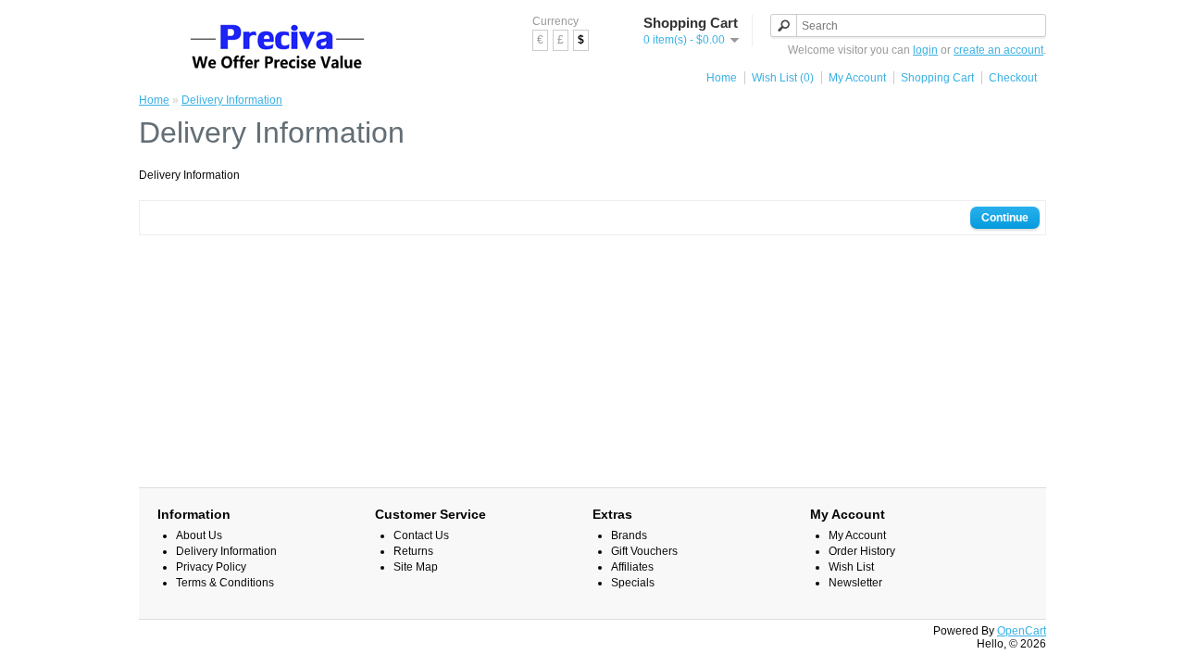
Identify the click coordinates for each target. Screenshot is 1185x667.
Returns (413, 551)
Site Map (415, 566)
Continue (1005, 217)
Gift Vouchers (644, 551)
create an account (998, 50)
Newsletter (855, 582)
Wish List (851, 566)
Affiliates (632, 566)
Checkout (1013, 77)
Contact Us (421, 535)
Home (721, 77)
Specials (633, 582)
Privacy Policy (211, 566)
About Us (199, 535)
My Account (857, 77)
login (925, 50)
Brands (629, 535)
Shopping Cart (937, 77)
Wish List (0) (783, 77)
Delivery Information (231, 100)
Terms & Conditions (225, 582)
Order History (862, 551)
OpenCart (1021, 630)
